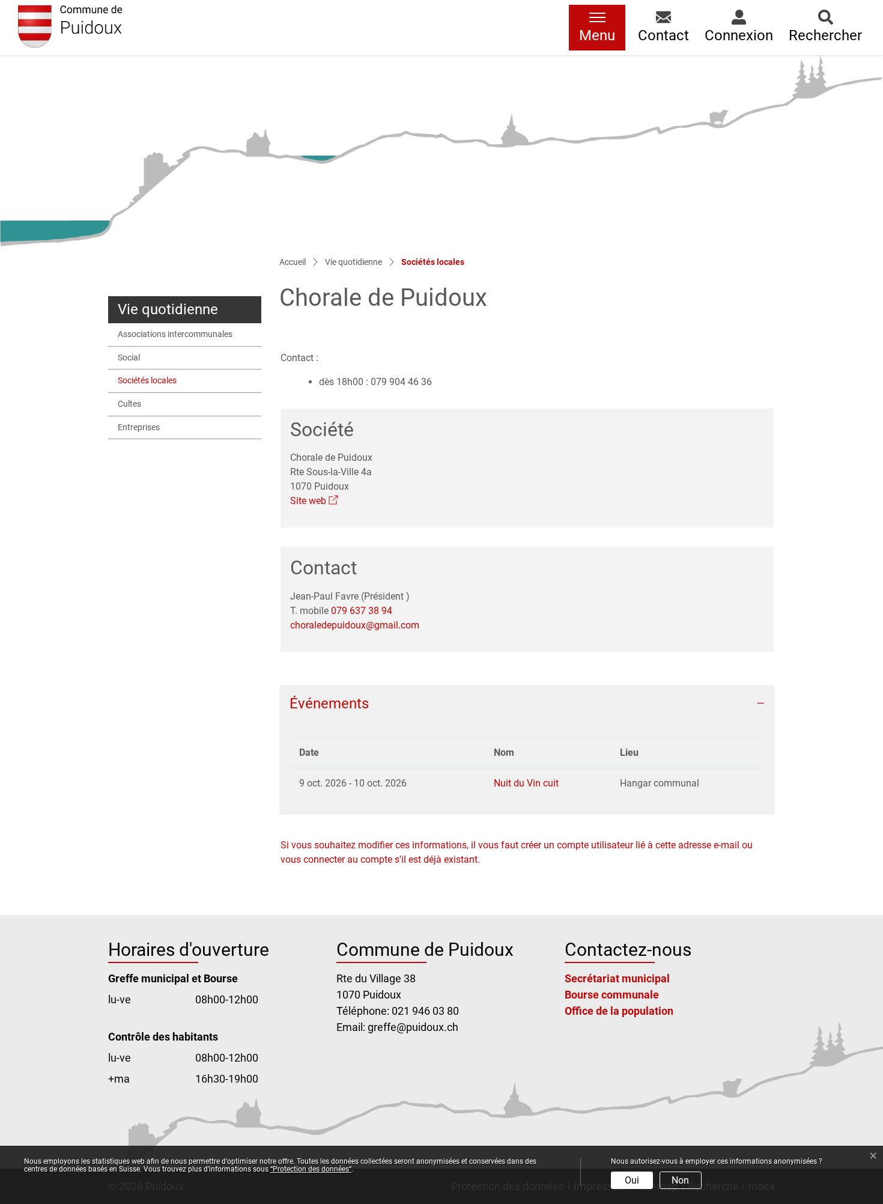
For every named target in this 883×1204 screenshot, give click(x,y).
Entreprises (139, 427)
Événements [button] (329, 703)
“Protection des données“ (310, 1169)
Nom (504, 752)
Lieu (629, 752)
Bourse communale (612, 994)
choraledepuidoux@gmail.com (354, 625)
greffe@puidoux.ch (413, 1027)
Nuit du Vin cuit (526, 783)
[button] (663, 27)
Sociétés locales (147, 383)
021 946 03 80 (425, 1011)
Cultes (129, 404)
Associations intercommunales (175, 334)
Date (309, 752)
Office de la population (619, 1011)
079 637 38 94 (361, 610)
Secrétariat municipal (617, 978)
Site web (314, 500)
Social (129, 358)
